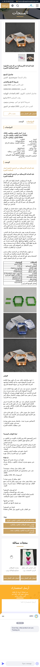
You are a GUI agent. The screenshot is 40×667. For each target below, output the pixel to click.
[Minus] (3, 616)
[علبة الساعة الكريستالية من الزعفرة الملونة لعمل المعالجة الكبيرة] (20, 37)
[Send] (3, 663)
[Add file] (37, 663)
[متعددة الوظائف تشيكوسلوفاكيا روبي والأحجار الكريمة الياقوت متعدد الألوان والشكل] (11, 557)
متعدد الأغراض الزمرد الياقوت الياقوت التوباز (20, 520)
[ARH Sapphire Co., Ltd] (31, 5)
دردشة (5, 5)
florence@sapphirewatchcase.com (28, 1)
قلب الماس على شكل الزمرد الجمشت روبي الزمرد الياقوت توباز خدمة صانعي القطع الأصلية (29, 569)
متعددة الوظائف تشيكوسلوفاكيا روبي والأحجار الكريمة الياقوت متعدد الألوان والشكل (12, 569)
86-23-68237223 (8, 1)
